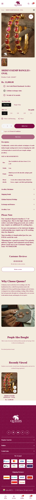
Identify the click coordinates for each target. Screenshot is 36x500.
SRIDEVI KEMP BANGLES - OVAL (9, 396)
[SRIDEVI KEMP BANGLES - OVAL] (9, 383)
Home (2, 10)
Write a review (18, 269)
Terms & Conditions (15, 131)
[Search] (28, 4)
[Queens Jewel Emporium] (18, 3)
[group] (18, 35)
